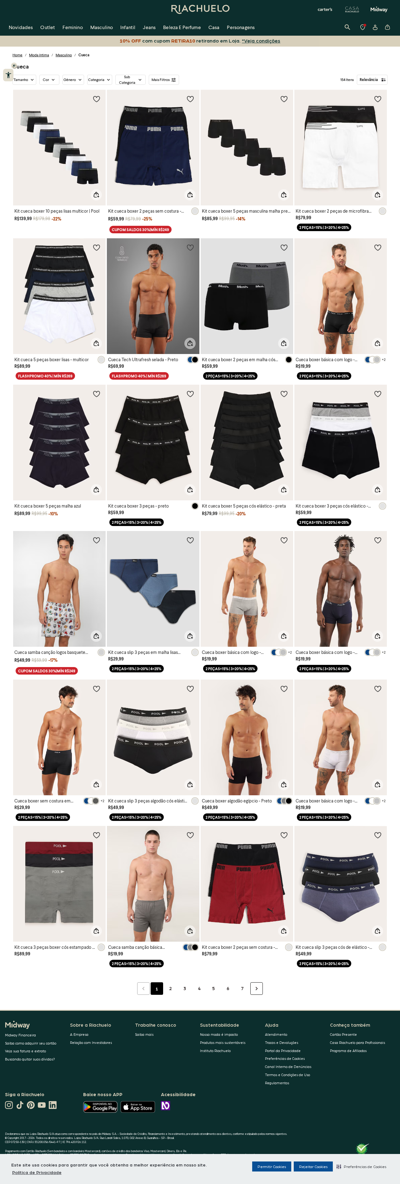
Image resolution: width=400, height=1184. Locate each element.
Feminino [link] (72, 27)
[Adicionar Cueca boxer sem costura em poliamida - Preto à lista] (96, 689)
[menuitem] (21, 27)
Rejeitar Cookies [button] (313, 1166)
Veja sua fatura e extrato (25, 1051)
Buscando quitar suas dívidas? (30, 1059)
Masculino (64, 55)
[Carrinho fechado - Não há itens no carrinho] (387, 27)
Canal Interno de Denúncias (288, 1066)
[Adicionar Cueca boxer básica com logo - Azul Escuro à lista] (378, 540)
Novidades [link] (21, 27)
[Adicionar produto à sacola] (96, 195)
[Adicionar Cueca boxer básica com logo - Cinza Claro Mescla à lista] (284, 540)
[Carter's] (325, 9)
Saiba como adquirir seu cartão (30, 1043)
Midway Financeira (20, 1035)
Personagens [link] (241, 27)
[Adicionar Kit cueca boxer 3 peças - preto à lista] (190, 394)
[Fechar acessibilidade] (14, 66)
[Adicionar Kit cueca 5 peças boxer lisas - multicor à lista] (96, 247)
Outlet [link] (47, 27)
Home (17, 55)
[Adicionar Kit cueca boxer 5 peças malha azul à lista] (96, 394)
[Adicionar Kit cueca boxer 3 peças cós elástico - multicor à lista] (378, 394)
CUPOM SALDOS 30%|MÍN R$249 (140, 229)
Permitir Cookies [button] (272, 1166)
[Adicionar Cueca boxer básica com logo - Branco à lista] (378, 689)
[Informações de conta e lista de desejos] (375, 27)
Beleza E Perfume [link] (182, 27)
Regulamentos (277, 1082)
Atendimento (276, 1034)
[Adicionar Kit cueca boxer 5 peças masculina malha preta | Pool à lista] (284, 99)
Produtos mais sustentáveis (222, 1042)
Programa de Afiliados (348, 1050)
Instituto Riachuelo (215, 1050)
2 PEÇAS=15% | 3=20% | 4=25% (324, 227)
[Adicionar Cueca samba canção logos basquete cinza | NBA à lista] (96, 540)
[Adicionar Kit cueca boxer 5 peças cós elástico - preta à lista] (284, 394)
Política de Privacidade (37, 1172)
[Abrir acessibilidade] (8, 75)
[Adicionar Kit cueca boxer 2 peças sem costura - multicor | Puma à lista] (190, 99)
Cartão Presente (343, 1034)
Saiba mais (144, 1034)
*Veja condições (260, 40)
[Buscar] (347, 27)
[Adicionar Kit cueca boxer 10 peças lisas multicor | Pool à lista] (96, 99)
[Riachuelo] (200, 9)
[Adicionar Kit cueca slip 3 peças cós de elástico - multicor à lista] (378, 835)
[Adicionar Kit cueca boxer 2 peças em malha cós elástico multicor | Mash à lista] (284, 247)
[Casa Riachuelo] (352, 9)
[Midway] (379, 9)
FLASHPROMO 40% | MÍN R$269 (45, 376)
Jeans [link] (149, 27)
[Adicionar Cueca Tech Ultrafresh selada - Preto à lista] (190, 247)
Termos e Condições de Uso (287, 1074)
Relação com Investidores (91, 1042)
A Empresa (79, 1034)
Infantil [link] (127, 27)
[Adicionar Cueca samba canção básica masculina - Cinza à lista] (190, 835)
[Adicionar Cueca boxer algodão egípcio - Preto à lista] (284, 689)
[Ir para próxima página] (256, 988)
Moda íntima (39, 55)
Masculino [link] (101, 27)
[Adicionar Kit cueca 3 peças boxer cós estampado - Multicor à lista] (96, 835)
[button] (361, 1166)
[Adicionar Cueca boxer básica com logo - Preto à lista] (378, 247)
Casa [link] (214, 27)
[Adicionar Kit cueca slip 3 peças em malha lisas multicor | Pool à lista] (190, 540)
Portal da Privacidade (283, 1050)
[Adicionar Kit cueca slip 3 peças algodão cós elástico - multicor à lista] (190, 689)
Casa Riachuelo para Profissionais (357, 1042)
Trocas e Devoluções (281, 1042)
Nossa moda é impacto (219, 1034)
